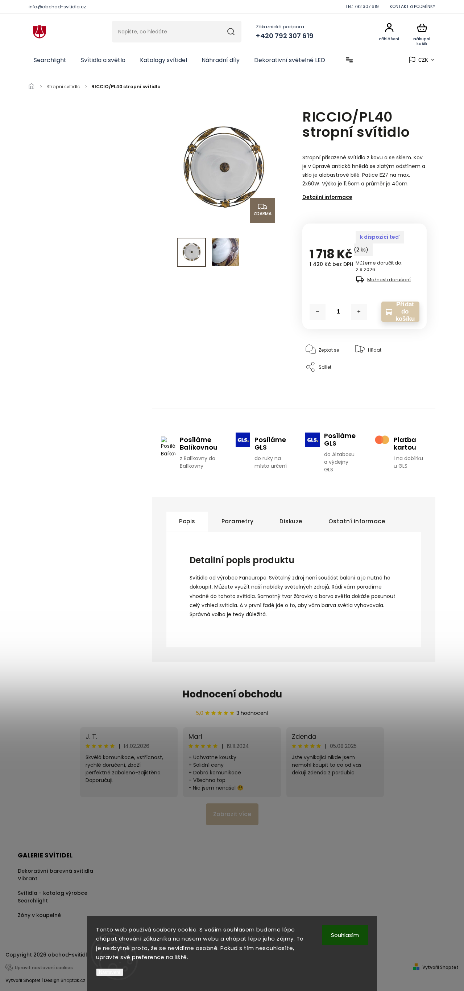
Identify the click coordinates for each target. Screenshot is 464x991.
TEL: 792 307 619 (362, 6)
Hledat (231, 31)
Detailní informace (327, 197)
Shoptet (31, 980)
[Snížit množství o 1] (318, 312)
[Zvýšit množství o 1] (359, 312)
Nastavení (109, 972)
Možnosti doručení (389, 280)
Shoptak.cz (73, 980)
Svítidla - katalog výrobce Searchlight (52, 896)
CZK (423, 60)
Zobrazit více (232, 814)
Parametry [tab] (237, 521)
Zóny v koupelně (39, 915)
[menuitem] (50, 60)
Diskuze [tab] (290, 521)
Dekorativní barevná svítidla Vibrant (55, 874)
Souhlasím (345, 935)
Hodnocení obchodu (232, 694)
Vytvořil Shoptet (440, 967)
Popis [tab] (187, 521)
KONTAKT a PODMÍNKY (412, 6)
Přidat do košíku (405, 312)
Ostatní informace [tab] (356, 521)
